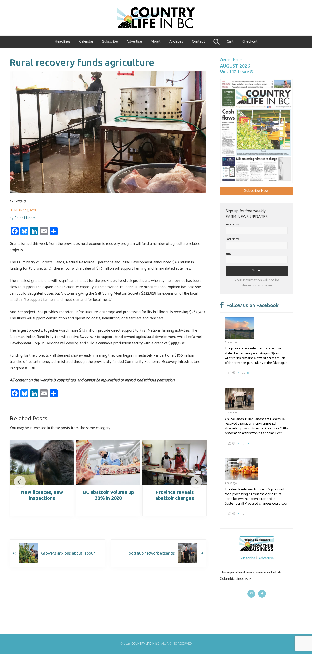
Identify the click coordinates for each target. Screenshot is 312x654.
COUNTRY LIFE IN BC (145, 643)
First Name (233, 224)
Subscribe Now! (256, 190)
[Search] (215, 41)
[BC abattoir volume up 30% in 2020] (108, 462)
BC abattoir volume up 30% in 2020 (108, 495)
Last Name (233, 239)
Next (196, 482)
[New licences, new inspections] (42, 462)
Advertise (266, 558)
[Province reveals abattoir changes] (174, 462)
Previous (20, 482)
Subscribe (247, 558)
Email (230, 253)
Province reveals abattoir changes (174, 495)
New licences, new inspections (42, 495)
